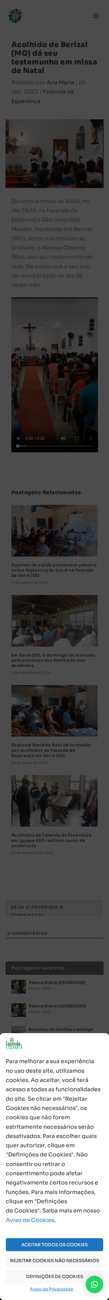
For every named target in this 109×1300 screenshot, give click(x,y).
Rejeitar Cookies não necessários (54, 1260)
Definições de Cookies (54, 1276)
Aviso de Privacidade (51, 1289)
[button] (94, 1284)
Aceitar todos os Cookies (54, 1244)
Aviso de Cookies (30, 1220)
